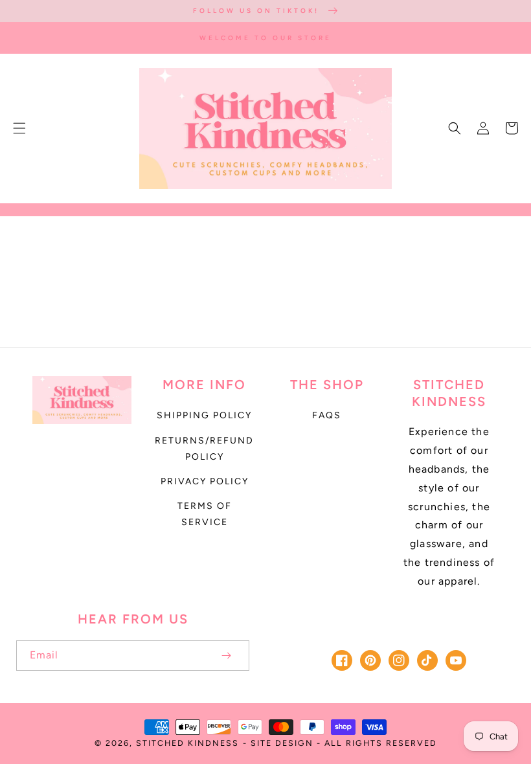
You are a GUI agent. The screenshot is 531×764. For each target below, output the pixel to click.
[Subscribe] (226, 655)
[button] (19, 128)
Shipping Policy (204, 415)
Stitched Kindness (187, 743)
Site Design (282, 743)
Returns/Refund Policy (204, 448)
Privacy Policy (205, 481)
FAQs (326, 415)
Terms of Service (204, 514)
